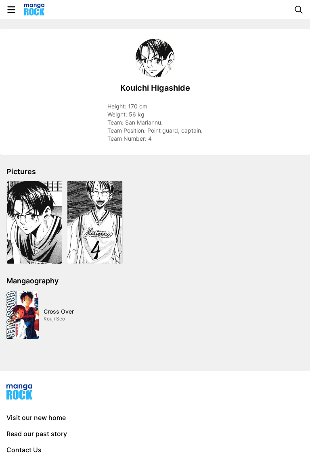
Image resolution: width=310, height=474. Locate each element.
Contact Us (24, 450)
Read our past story (36, 434)
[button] (34, 222)
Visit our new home (36, 418)
